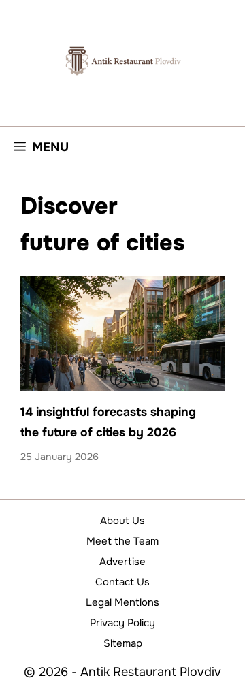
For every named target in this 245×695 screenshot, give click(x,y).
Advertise (122, 561)
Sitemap (122, 643)
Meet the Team (122, 541)
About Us (122, 521)
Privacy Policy (122, 623)
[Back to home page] (122, 59)
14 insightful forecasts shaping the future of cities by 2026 (108, 421)
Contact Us (122, 582)
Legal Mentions (122, 602)
